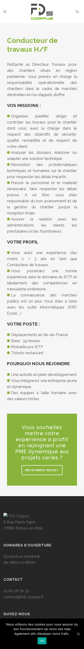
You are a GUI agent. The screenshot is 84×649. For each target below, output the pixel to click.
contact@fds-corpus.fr (24, 596)
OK (42, 641)
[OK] (78, 634)
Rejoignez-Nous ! (42, 470)
